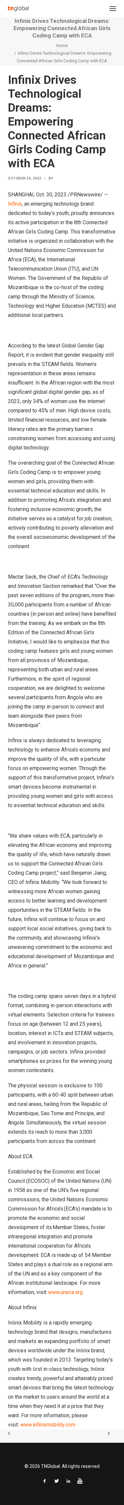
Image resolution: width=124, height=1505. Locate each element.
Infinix (15, 204)
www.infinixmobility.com (47, 1425)
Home (62, 45)
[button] (113, 8)
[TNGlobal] (18, 8)
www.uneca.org (65, 1292)
